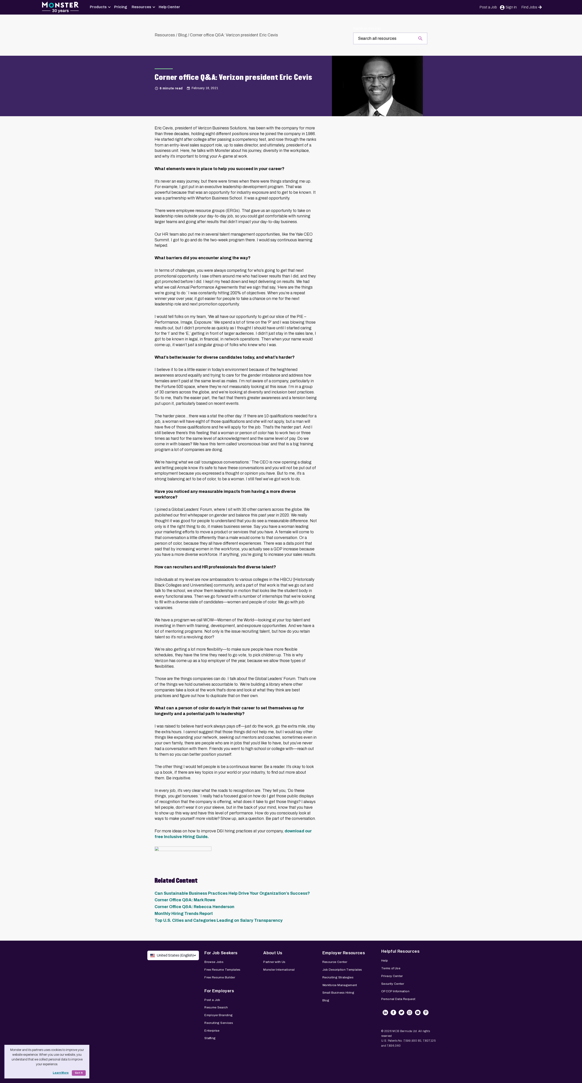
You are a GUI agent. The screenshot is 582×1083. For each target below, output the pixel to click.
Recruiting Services (218, 1023)
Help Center (169, 7)
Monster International (279, 969)
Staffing (210, 1038)
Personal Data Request (398, 999)
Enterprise (212, 1030)
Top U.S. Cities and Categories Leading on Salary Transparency (219, 920)
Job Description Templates (342, 969)
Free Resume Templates (222, 969)
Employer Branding (218, 1015)
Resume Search (216, 1007)
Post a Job (488, 7)
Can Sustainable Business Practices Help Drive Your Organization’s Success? (232, 893)
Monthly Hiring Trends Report (184, 913)
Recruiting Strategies (338, 977)
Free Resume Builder (219, 977)
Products (98, 7)
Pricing (120, 7)
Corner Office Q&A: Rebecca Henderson (194, 906)
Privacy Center (392, 976)
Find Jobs (529, 7)
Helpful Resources (400, 951)
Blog (182, 35)
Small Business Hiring (338, 992)
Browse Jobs (213, 962)
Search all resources (367, 28)
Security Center (392, 983)
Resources (141, 7)
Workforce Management (339, 985)
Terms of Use (390, 968)
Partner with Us (274, 962)
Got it (79, 1073)
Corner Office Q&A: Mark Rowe (185, 900)
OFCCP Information (395, 991)
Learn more (61, 1072)
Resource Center (334, 962)
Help (384, 960)
